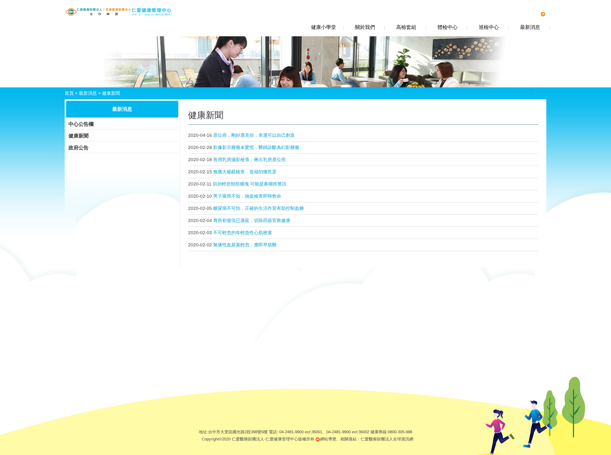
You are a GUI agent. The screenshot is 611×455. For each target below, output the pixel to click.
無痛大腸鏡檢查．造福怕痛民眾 (245, 171)
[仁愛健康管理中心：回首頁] (118, 11)
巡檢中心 (489, 27)
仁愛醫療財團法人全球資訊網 (387, 439)
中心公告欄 (81, 124)
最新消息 (530, 27)
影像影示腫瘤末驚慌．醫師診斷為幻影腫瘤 (256, 147)
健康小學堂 (323, 27)
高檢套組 (406, 27)
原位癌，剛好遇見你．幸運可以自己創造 (254, 135)
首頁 (69, 93)
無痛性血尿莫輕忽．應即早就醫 (245, 244)
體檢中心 (447, 27)
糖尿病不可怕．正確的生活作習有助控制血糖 (258, 208)
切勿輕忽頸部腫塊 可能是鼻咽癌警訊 (249, 183)
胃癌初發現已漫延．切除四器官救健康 (251, 220)
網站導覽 (328, 439)
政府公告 (78, 147)
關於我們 (365, 27)
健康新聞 (111, 93)
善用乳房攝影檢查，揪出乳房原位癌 (249, 159)
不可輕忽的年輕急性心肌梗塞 (242, 232)
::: (189, 109)
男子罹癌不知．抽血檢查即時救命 (247, 196)
